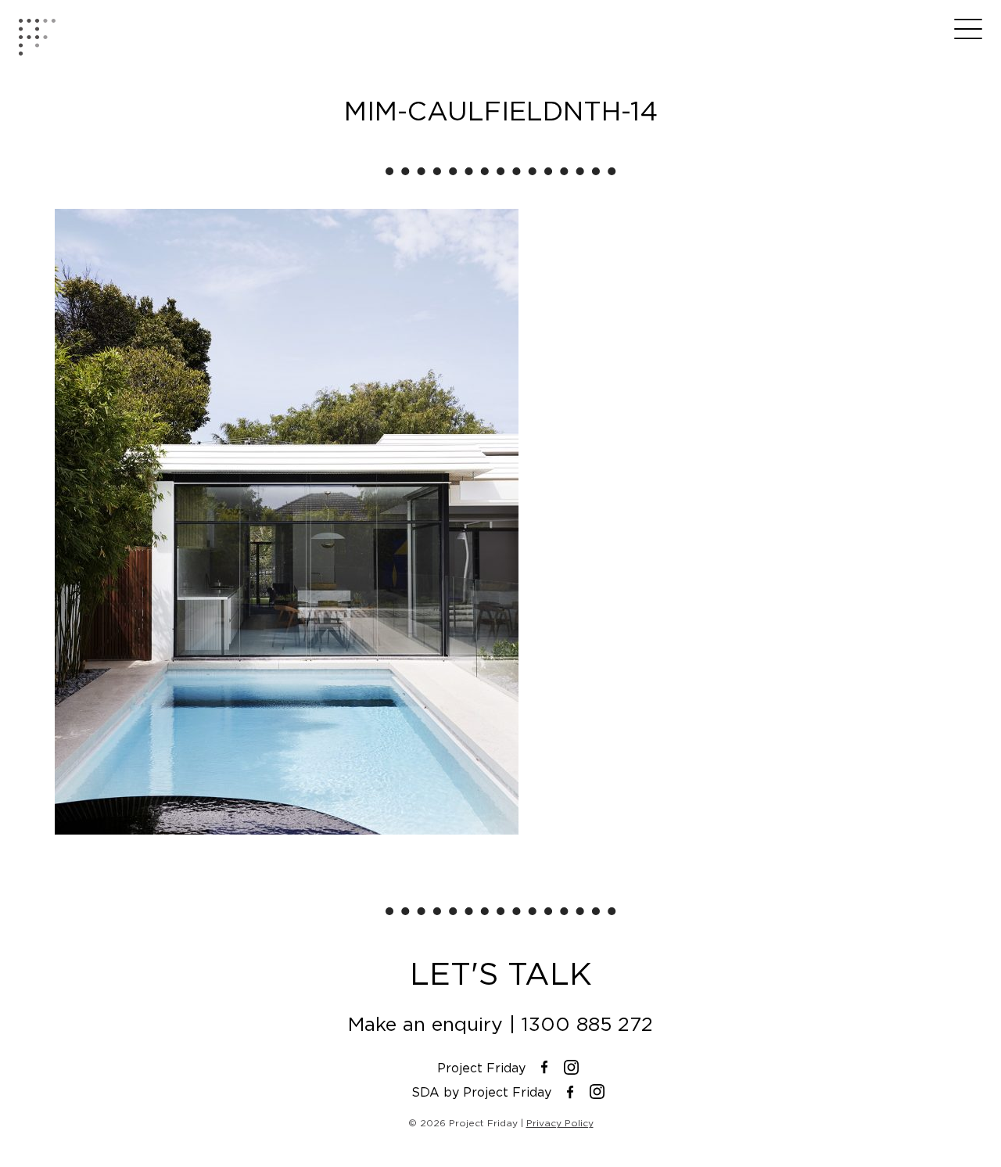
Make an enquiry (425, 1024)
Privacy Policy (560, 1123)
